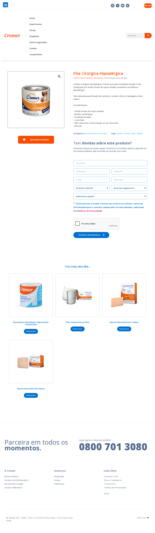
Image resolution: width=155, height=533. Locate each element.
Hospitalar (34, 36)
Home (32, 18)
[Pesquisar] (148, 35)
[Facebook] (112, 5)
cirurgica (127, 133)
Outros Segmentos (38, 42)
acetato (119, 133)
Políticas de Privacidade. (90, 210)
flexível (140, 133)
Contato (33, 48)
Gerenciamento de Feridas (91, 78)
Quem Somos (35, 24)
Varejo (32, 30)
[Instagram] (117, 5)
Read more (31, 331)
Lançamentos (35, 54)
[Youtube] (122, 5)
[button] (5, 4)
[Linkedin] (127, 5)
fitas (134, 133)
